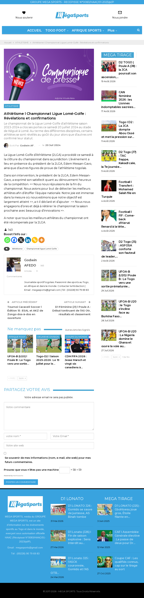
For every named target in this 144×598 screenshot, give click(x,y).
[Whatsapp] (7, 240)
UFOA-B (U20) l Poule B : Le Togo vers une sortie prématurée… (118, 279)
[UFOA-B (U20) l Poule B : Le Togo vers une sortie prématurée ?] (20, 344)
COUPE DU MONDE (76, 336)
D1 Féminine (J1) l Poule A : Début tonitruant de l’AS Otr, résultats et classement (71, 310)
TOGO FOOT (55, 30)
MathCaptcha (18, 475)
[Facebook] (14, 240)
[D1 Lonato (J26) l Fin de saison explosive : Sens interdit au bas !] (58, 535)
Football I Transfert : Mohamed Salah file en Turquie (118, 189)
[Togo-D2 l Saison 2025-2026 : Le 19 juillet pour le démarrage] (49, 344)
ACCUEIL (34, 30)
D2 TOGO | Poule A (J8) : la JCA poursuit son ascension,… (118, 70)
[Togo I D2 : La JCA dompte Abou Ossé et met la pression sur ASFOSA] (108, 126)
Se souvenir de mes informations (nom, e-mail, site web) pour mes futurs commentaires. (48, 460)
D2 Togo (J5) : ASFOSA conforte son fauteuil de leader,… (118, 249)
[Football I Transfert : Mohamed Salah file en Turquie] (108, 185)
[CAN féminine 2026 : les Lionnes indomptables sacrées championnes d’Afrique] (108, 96)
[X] (21, 240)
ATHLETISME (11, 106)
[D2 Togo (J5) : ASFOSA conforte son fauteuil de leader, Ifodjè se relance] (108, 245)
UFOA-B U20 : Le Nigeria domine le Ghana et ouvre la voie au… (118, 339)
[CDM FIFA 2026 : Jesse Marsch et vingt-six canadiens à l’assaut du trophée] (77, 344)
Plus (110, 30)
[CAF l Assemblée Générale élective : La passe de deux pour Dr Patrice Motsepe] (104, 535)
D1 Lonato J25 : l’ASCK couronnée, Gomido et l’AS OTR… (70, 565)
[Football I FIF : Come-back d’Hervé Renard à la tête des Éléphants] (108, 215)
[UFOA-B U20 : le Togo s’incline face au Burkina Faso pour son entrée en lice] (108, 305)
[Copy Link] (35, 240)
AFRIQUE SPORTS (87, 30)
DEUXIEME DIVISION (48, 336)
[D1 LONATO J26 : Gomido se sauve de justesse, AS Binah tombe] (58, 509)
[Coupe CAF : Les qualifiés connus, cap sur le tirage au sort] (104, 562)
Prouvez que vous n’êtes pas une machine (31, 469)
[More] (41, 240)
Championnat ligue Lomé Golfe (42, 249)
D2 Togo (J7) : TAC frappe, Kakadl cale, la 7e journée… (118, 159)
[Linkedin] (28, 240)
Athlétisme (17, 249)
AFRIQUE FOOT (17, 336)
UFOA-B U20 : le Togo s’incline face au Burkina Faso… (118, 309)
